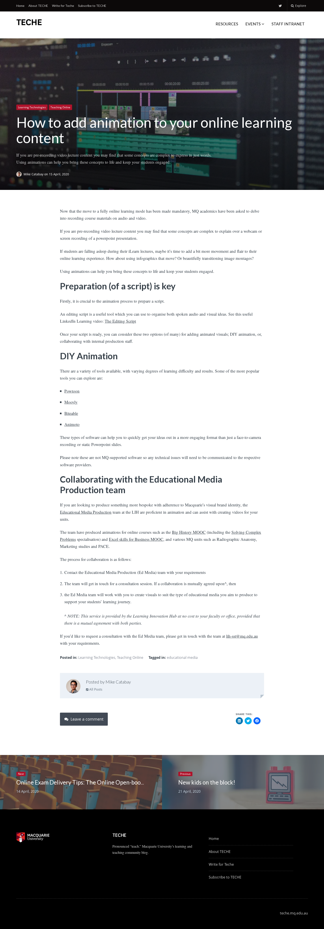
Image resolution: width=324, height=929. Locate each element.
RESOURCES (227, 23)
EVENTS (253, 23)
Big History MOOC (189, 532)
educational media (182, 657)
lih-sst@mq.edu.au (242, 636)
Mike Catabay (34, 174)
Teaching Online (60, 107)
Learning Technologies (32, 107)
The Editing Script (120, 321)
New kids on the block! (206, 782)
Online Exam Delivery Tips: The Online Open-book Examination (96, 782)
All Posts (95, 689)
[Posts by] (20, 174)
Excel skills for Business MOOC (136, 539)
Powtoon (72, 391)
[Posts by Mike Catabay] (73, 687)
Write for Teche (63, 5)
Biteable (71, 413)
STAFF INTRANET (288, 23)
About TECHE (38, 5)
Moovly (71, 402)
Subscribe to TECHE (92, 5)
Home (20, 5)
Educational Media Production (86, 512)
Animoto (72, 424)
